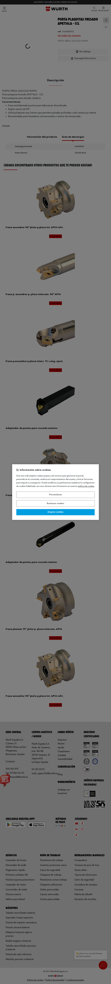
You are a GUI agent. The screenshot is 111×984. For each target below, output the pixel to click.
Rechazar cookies (55, 503)
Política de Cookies (86, 486)
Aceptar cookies (55, 512)
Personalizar (55, 495)
